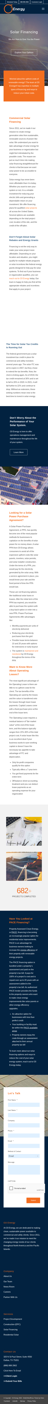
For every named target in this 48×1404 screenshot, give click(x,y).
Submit (33, 1200)
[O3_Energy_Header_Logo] (20, 9)
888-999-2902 (24, 2)
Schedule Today (12, 2)
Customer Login (37, 2)
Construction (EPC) (12, 1324)
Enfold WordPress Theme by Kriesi (33, 1398)
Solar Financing (10, 1330)
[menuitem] (12, 2)
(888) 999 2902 (10, 1365)
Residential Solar (11, 1335)
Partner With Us (10, 1297)
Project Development (13, 1319)
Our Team (8, 1281)
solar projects (31, 208)
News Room (9, 1287)
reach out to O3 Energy (19, 278)
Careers (7, 1292)
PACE (14, 932)
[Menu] (43, 9)
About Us (8, 1276)
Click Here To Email (12, 1371)
